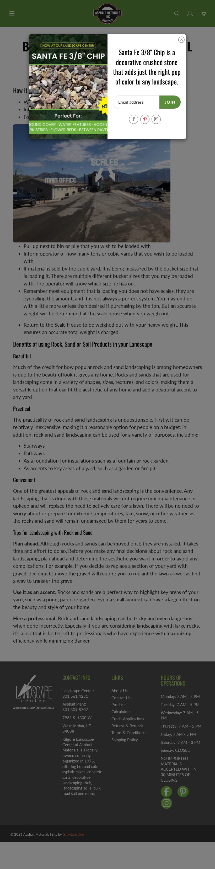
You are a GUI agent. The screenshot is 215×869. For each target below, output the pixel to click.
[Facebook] (133, 119)
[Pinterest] (144, 119)
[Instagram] (156, 119)
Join (170, 101)
